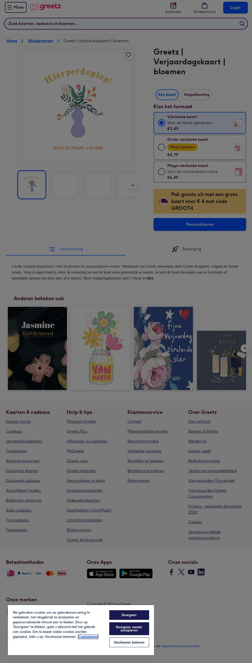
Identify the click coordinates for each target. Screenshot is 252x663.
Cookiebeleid (88, 637)
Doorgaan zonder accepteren (129, 628)
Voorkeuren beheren (129, 642)
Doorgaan (129, 615)
